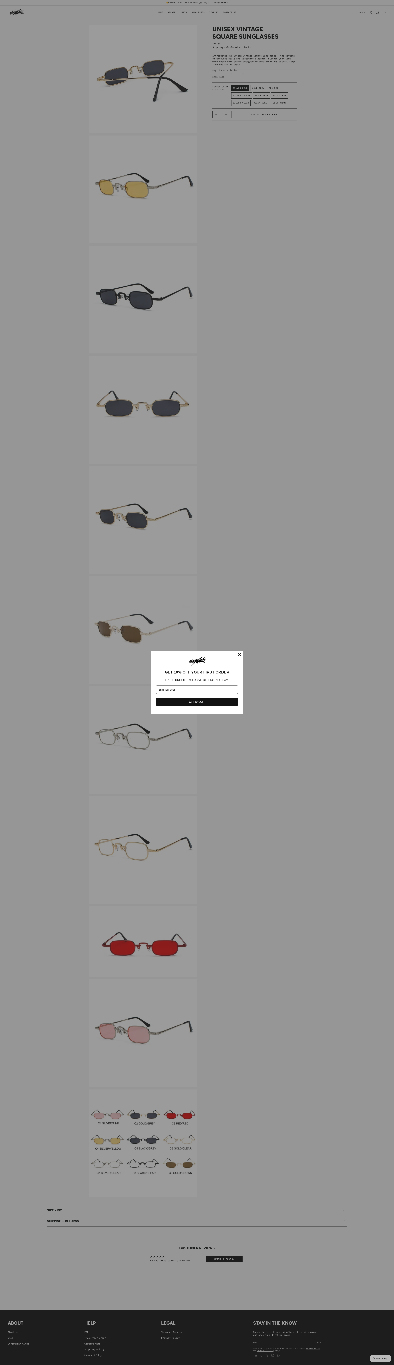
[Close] (239, 654)
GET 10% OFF (197, 702)
